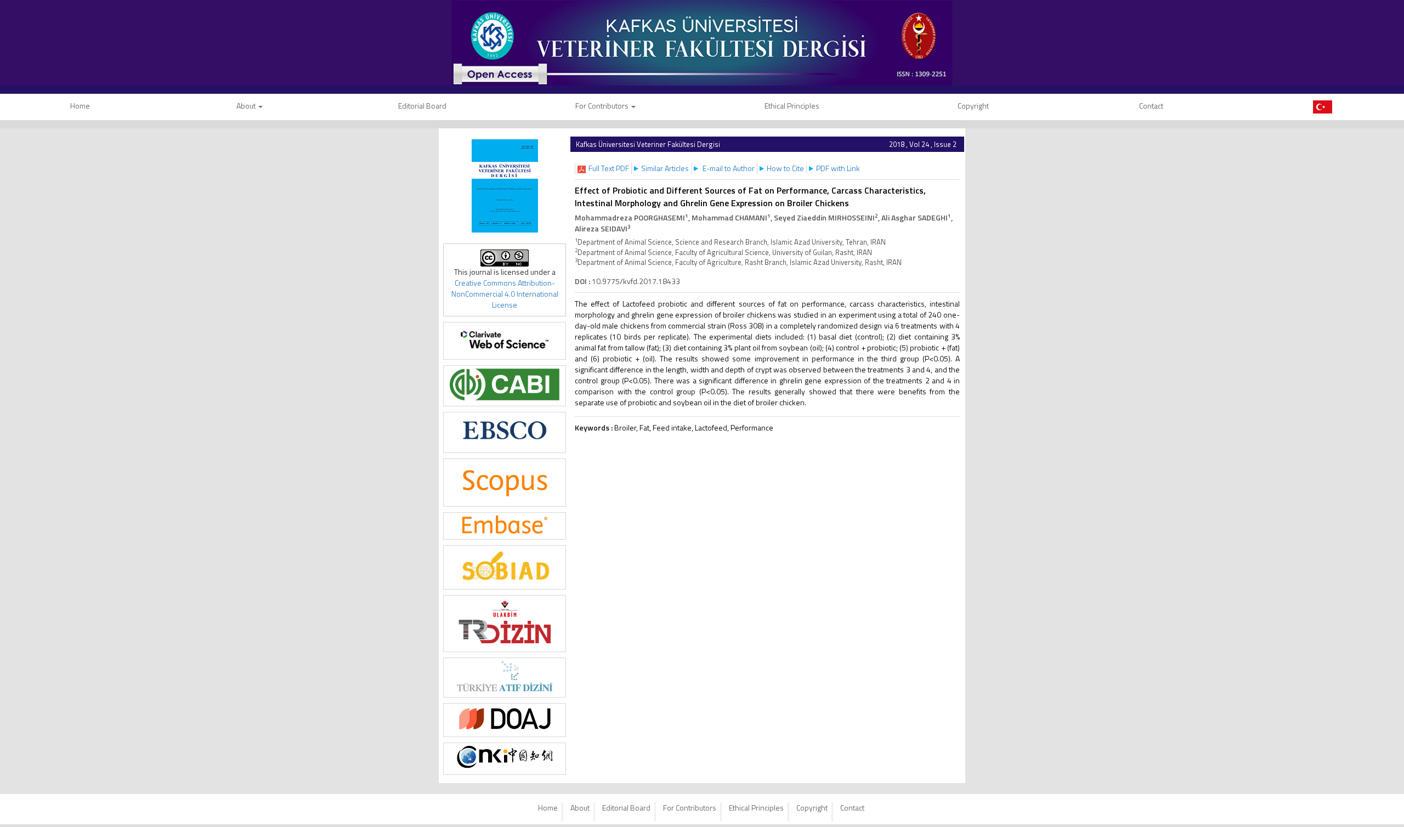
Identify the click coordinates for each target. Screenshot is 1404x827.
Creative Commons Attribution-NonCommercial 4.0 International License (504, 293)
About (246, 105)
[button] (608, 168)
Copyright (973, 105)
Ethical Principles (792, 105)
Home (548, 807)
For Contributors (602, 105)
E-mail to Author (729, 168)
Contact (1151, 105)
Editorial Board (422, 105)
